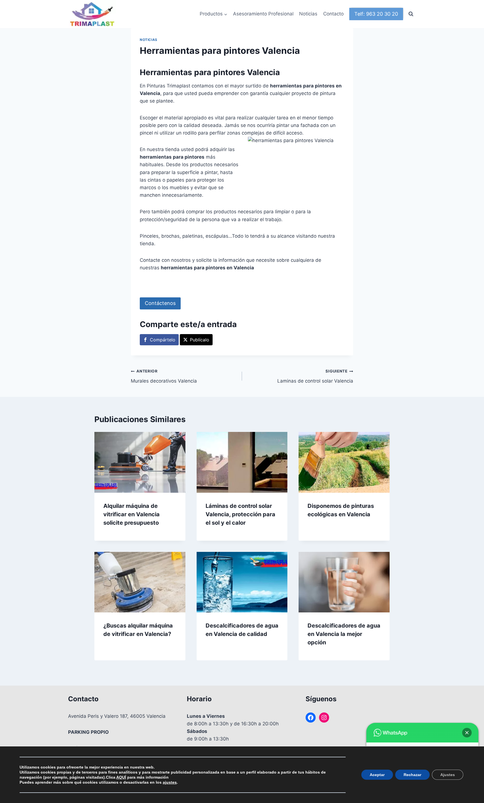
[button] (467, 732)
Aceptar (377, 774)
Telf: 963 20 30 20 (376, 14)
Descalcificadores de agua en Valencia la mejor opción (344, 634)
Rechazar (412, 774)
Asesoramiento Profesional (263, 14)
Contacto (333, 14)
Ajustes (447, 774)
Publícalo (199, 340)
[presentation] (139, 462)
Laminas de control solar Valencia (315, 376)
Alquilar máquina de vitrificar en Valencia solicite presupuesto (131, 514)
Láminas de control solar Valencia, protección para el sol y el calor (240, 514)
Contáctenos (160, 303)
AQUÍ (121, 777)
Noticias (308, 14)
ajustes (170, 782)
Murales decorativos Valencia (164, 376)
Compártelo (162, 340)
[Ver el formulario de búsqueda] (411, 14)
